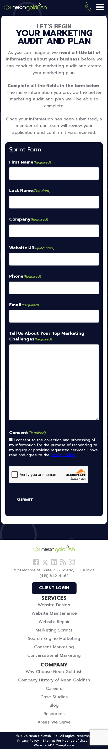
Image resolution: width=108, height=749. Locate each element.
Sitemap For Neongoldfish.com (66, 740)
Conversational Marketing (54, 655)
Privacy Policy (28, 740)
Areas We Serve (54, 722)
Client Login (54, 588)
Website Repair (54, 622)
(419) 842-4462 (88, 7)
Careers (54, 688)
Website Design (54, 605)
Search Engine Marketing (54, 638)
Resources (54, 714)
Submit (25, 500)
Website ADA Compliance (54, 745)
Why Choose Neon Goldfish (54, 672)
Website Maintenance (54, 613)
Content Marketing (54, 647)
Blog (54, 705)
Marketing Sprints (54, 630)
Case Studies (54, 697)
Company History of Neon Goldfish (54, 680)
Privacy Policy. (63, 455)
